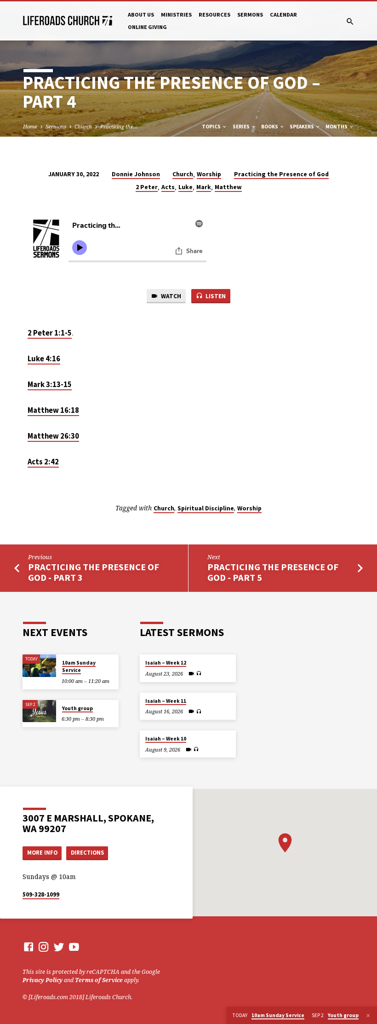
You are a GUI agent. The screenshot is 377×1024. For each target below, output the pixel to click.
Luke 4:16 (44, 359)
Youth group (77, 708)
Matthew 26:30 (53, 436)
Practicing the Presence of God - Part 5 (272, 572)
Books (270, 126)
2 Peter (147, 187)
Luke (185, 187)
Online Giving (147, 26)
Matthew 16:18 (53, 410)
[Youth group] (39, 711)
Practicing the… (119, 126)
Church (83, 126)
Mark (203, 187)
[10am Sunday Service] (39, 665)
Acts (168, 187)
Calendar (283, 14)
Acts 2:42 (43, 462)
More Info (42, 852)
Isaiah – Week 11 (165, 701)
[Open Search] (350, 21)
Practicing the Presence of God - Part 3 (93, 572)
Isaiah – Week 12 (165, 663)
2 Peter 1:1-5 (50, 333)
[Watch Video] (191, 673)
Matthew (228, 187)
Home (30, 126)
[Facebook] (28, 946)
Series (242, 126)
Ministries (176, 14)
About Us (141, 14)
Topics (212, 126)
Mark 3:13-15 (50, 384)
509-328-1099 (41, 894)
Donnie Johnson (136, 174)
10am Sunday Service (79, 666)
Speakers (302, 126)
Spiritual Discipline (205, 508)
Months (337, 126)
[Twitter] (59, 946)
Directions (87, 852)
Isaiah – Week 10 (165, 738)
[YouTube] (74, 946)
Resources (214, 14)
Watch (170, 296)
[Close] (368, 1015)
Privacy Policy (43, 980)
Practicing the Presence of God (281, 174)
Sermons (250, 14)
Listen (215, 296)
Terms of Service (99, 980)
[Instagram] (44, 946)
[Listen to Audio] (198, 673)
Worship (209, 174)
